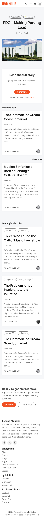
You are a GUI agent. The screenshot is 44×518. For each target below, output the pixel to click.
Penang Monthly (20, 512)
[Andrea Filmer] (38, 151)
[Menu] (31, 4)
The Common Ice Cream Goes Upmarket (22, 117)
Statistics (6, 502)
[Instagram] (15, 442)
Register (22, 92)
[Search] (26, 3)
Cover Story (7, 499)
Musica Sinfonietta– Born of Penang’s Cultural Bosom (19, 171)
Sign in (31, 97)
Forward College (32, 515)
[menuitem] (22, 452)
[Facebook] (4, 442)
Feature (30, 17)
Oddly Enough (25, 279)
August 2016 (16, 17)
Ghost (10, 515)
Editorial (6, 496)
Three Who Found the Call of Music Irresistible (22, 238)
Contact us (27, 405)
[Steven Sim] (38, 322)
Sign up (9, 405)
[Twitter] (9, 442)
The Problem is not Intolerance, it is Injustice (18, 289)
